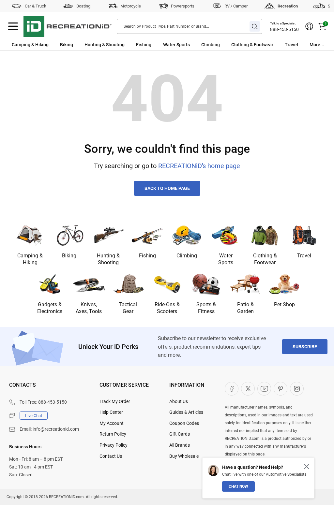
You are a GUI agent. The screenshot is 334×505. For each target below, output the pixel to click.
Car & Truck (35, 6)
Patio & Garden (245, 307)
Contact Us (110, 456)
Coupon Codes (184, 423)
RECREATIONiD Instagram (297, 389)
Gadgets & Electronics (49, 307)
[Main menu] (13, 26)
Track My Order (114, 401)
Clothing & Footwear (252, 44)
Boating (83, 6)
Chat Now (238, 486)
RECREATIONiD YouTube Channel (264, 389)
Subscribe (305, 346)
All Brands (179, 445)
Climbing (210, 44)
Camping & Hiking (30, 44)
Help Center (111, 412)
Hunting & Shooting (104, 44)
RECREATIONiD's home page (199, 166)
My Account (111, 423)
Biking (66, 44)
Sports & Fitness (206, 307)
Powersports (182, 6)
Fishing (143, 44)
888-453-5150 (284, 29)
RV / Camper (236, 6)
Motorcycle (130, 6)
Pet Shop (284, 304)
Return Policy (112, 434)
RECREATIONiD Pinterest (280, 389)
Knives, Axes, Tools (89, 307)
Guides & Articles (186, 412)
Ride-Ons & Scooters (167, 307)
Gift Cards (179, 434)
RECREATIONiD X (248, 389)
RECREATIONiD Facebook (231, 389)
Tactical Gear (128, 307)
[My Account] (309, 26)
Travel (291, 44)
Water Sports (176, 44)
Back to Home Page (167, 188)
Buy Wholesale (184, 456)
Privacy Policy (113, 445)
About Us (178, 401)
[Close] (306, 466)
